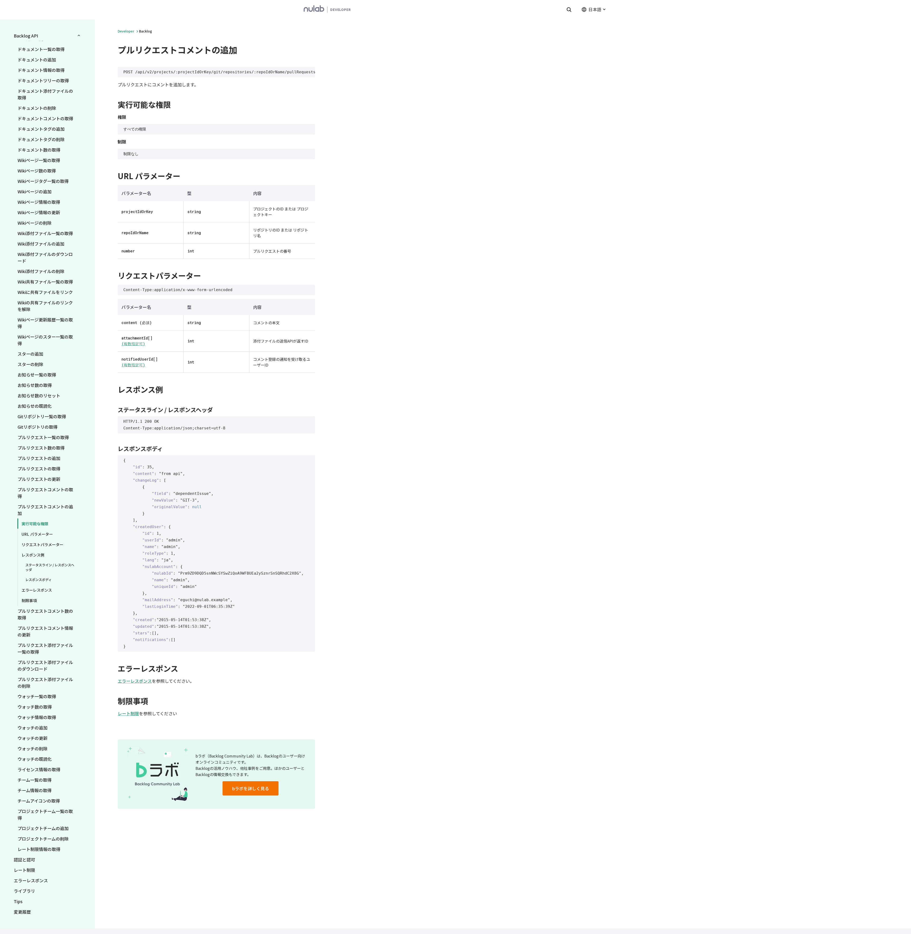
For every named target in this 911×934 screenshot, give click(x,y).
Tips (18, 901)
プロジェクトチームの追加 (43, 828)
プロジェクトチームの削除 (43, 839)
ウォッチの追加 (32, 728)
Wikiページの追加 (34, 191)
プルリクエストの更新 (39, 479)
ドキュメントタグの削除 (41, 139)
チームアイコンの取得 (39, 801)
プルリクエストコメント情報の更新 (45, 631)
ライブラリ (24, 891)
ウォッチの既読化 (35, 759)
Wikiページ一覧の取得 (39, 160)
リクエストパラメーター (42, 544)
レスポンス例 (33, 555)
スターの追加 (30, 354)
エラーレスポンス (37, 590)
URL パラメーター (37, 534)
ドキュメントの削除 (37, 108)
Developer (126, 31)
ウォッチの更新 (32, 738)
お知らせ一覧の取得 (37, 375)
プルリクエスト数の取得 (41, 448)
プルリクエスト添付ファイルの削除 (45, 682)
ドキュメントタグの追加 (41, 129)
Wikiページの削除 (34, 223)
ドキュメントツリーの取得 (43, 80)
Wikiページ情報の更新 (39, 212)
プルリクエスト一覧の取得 (43, 437)
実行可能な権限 (35, 523)
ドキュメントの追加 (37, 59)
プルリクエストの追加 (39, 458)
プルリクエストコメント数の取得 (45, 614)
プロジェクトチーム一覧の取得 (45, 814)
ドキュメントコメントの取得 (45, 118)
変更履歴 (22, 912)
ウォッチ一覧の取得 (37, 696)
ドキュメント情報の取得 (41, 70)
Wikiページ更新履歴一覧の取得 (45, 322)
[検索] (569, 9)
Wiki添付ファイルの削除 (41, 271)
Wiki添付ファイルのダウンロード (45, 257)
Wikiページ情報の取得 (39, 202)
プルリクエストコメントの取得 (45, 492)
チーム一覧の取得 (34, 780)
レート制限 (24, 870)
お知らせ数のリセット (39, 395)
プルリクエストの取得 (39, 468)
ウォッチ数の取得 (35, 707)
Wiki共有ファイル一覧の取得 (45, 282)
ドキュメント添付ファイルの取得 (45, 94)
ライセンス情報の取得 (39, 769)
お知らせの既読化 (35, 406)
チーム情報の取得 (34, 790)
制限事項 (29, 600)
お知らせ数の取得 (35, 385)
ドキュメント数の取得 (39, 150)
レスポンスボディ (38, 579)
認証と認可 (24, 859)
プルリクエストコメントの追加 (45, 509)
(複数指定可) (133, 343)
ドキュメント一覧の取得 (41, 49)
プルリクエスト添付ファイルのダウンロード (45, 665)
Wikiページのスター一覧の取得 (45, 340)
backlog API (26, 36)
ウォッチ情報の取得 (37, 717)
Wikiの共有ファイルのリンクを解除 (45, 305)
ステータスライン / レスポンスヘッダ (49, 567)
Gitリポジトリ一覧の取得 (42, 416)
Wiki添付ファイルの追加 (41, 244)
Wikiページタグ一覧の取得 (43, 181)
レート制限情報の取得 (39, 849)
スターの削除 (30, 364)
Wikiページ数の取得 (37, 170)
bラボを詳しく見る (250, 788)
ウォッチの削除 (32, 748)
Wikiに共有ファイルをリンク (45, 292)
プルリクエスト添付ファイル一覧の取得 (45, 648)
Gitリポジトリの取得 (37, 427)
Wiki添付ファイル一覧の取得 (45, 233)
